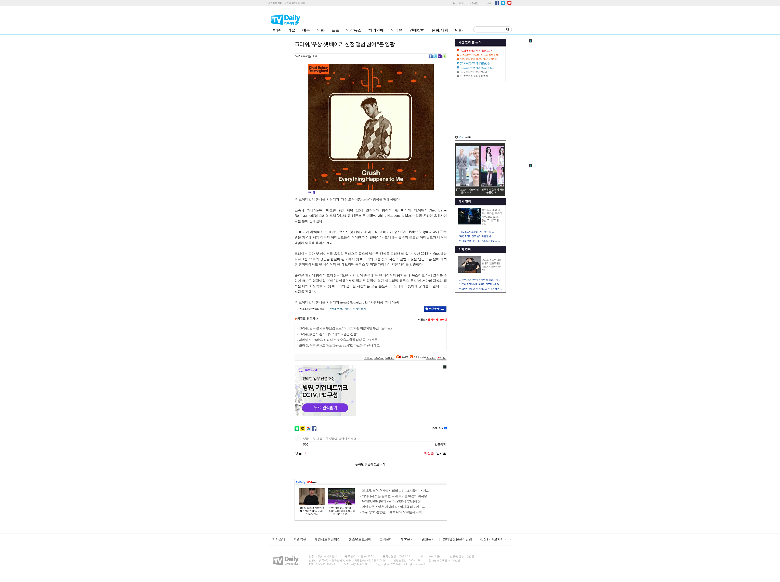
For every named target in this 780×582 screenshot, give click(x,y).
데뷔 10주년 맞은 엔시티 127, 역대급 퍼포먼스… (393, 506)
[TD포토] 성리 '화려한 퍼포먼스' (475, 76)
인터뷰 (396, 30)
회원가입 (473, 3)
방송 (277, 30)
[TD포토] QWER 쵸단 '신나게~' (474, 71)
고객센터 (385, 539)
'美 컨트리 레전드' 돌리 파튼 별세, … (476, 236)
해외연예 (376, 30)
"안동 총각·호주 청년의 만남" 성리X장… (479, 59)
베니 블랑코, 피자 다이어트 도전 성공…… (479, 240)
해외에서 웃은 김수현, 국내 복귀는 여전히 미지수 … (396, 496)
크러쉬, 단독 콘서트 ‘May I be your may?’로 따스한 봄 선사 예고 (339, 345)
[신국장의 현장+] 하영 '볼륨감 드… (492, 191)
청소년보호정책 (360, 539)
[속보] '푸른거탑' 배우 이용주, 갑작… (477, 50)
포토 (335, 30)
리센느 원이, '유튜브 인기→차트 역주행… (480, 54)
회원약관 (299, 539)
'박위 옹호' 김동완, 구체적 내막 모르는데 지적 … (393, 512)
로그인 (462, 3)
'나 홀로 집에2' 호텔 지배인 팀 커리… (476, 231)
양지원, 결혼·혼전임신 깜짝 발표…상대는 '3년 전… (395, 490)
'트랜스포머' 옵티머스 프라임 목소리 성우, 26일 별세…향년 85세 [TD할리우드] (491, 216)
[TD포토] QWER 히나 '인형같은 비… (477, 63)
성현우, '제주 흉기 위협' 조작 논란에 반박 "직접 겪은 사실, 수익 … (312, 511)
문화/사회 (440, 30)
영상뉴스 (354, 30)
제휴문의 (407, 539)
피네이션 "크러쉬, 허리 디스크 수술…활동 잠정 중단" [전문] (338, 339)
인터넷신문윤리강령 (457, 539)
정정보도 (486, 539)
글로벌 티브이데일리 (294, 3)
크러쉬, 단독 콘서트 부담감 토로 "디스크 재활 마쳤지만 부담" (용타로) (345, 328)
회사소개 (278, 539)
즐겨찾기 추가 (275, 3)
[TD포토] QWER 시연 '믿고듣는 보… (477, 67)
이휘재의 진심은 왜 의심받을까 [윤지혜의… (480, 288)
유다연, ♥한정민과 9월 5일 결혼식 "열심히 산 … (393, 501)
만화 (459, 30)
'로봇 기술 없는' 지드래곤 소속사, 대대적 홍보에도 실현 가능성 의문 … (341, 511)
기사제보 (486, 3)
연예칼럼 (417, 30)
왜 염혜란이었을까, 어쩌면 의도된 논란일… (480, 284)
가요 (291, 30)
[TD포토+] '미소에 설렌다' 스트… (467, 191)
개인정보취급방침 (327, 539)
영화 (321, 30)
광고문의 (428, 539)
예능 (306, 30)
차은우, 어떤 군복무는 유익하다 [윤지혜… (479, 279)
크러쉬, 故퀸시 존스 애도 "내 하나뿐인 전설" (328, 334)
